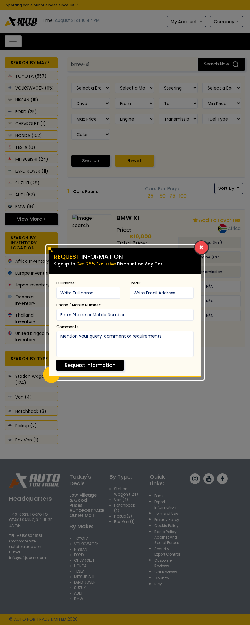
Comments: (68, 326)
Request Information (90, 365)
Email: (135, 283)
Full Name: (66, 283)
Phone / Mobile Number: (78, 304)
